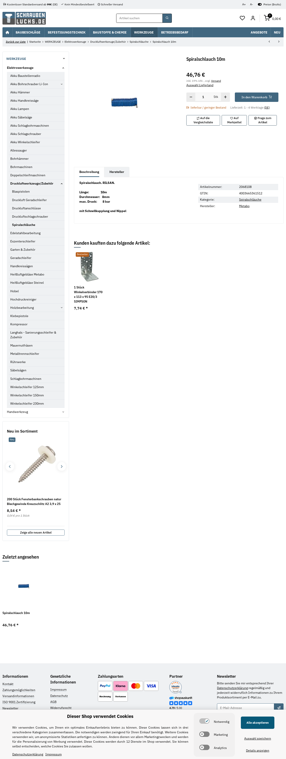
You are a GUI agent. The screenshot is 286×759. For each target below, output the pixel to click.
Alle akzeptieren (257, 723)
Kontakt (7, 684)
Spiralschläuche (250, 200)
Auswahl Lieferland (199, 85)
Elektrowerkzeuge (20, 68)
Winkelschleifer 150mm (27, 395)
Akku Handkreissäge (24, 101)
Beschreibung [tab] (89, 172)
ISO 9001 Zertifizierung (18, 702)
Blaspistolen (21, 191)
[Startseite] (7, 32)
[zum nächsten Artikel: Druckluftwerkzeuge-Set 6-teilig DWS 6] (279, 42)
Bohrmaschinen (21, 167)
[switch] (204, 721)
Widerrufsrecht (61, 708)
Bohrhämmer (19, 159)
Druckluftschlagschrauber (30, 216)
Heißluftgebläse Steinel (27, 283)
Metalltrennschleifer (24, 354)
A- (251, 4)
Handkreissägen (21, 266)
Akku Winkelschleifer (25, 142)
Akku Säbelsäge (21, 117)
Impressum (58, 690)
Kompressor (18, 324)
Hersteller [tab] (116, 172)
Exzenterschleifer (22, 241)
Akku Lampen (19, 109)
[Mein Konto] (253, 18)
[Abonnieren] (278, 708)
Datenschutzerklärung (232, 688)
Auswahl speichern (257, 738)
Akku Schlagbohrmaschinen (29, 126)
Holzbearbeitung (22, 308)
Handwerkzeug (17, 412)
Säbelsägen (18, 370)
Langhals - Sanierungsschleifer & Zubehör (33, 334)
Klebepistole (19, 316)
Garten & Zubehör (22, 250)
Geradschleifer (20, 258)
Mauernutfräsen (21, 345)
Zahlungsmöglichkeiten (18, 690)
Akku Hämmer (20, 92)
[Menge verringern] (191, 97)
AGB (53, 702)
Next (61, 466)
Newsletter (10, 708)
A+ (244, 4)
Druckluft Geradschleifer (29, 200)
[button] (242, 18)
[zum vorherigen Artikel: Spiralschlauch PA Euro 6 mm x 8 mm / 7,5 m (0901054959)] (269, 42)
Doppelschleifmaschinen (27, 175)
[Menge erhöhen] (225, 97)
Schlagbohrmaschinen (25, 379)
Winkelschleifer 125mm (27, 387)
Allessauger (18, 150)
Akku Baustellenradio (25, 76)
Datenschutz (59, 696)
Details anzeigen (257, 750)
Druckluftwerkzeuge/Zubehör (31, 183)
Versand (216, 80)
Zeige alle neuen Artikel (36, 532)
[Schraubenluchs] (24, 18)
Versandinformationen (18, 696)
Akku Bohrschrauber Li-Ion (29, 84)
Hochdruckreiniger (23, 299)
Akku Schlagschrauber (25, 134)
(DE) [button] (267, 107)
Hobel (14, 291)
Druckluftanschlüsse (26, 208)
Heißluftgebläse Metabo (27, 274)
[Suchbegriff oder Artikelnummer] (167, 18)
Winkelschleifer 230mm (27, 404)
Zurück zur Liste (16, 41)
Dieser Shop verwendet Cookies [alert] (100, 716)
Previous (9, 466)
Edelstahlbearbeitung (25, 233)
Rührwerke (18, 362)
